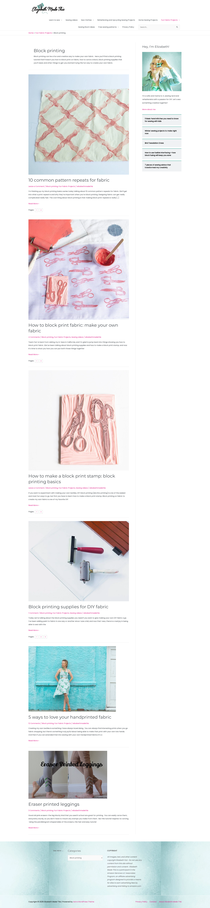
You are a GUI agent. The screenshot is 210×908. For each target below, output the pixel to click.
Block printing (52, 186)
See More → (58, 850)
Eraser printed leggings (53, 804)
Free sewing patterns (107, 27)
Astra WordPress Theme (83, 901)
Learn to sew (54, 20)
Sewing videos (72, 20)
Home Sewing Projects (148, 20)
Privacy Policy (128, 27)
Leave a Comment (36, 186)
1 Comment (33, 613)
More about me (149, 109)
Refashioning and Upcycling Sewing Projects (116, 20)
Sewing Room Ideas (86, 27)
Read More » (33, 203)
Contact (153, 901)
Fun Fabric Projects (169, 20)
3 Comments (34, 810)
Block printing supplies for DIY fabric (68, 606)
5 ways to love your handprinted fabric (69, 717)
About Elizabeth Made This (170, 901)
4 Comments (34, 337)
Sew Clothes (86, 20)
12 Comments (34, 723)
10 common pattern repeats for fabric (68, 180)
